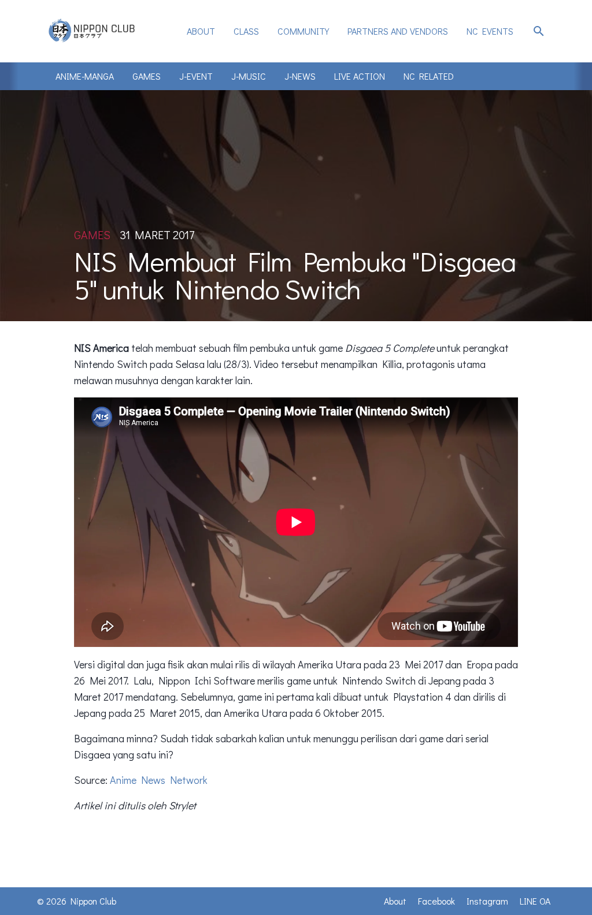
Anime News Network (159, 780)
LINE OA (535, 901)
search (539, 31)
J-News (300, 76)
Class (246, 31)
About (201, 31)
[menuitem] (200, 31)
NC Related (429, 76)
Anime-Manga (85, 76)
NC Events (490, 31)
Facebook (436, 901)
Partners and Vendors (397, 31)
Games (146, 76)
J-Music (248, 76)
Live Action (359, 76)
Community (303, 31)
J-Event (196, 76)
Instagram (487, 901)
